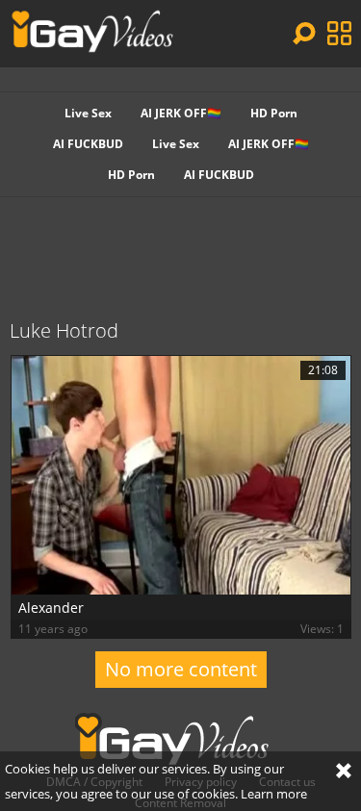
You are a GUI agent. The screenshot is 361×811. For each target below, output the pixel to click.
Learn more (274, 793)
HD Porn (273, 113)
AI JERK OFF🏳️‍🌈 (181, 113)
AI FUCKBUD (88, 144)
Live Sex (88, 113)
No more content (181, 669)
